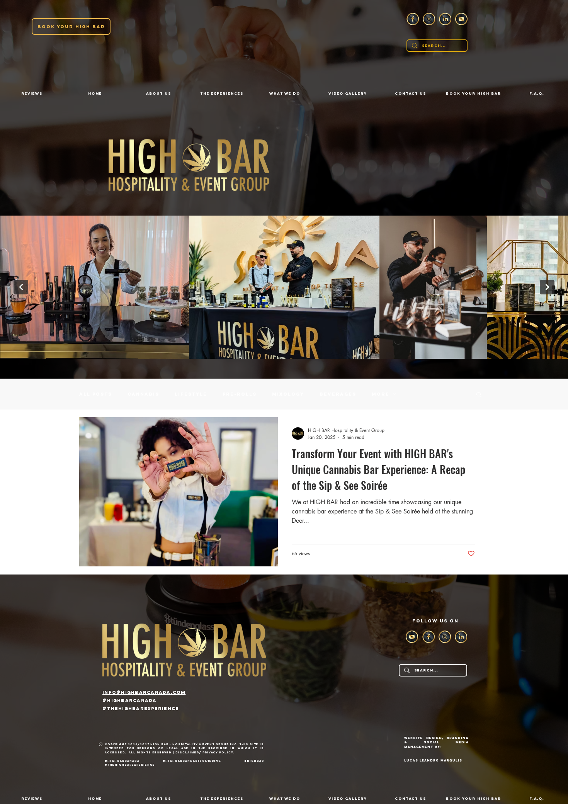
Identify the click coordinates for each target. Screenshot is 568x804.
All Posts (95, 394)
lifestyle (191, 394)
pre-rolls (240, 394)
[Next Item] (547, 287)
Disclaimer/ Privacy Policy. (206, 752)
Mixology (288, 394)
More (380, 394)
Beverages (338, 394)
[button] (158, 93)
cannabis (143, 394)
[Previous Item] (21, 287)
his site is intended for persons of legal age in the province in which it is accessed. (184, 749)
